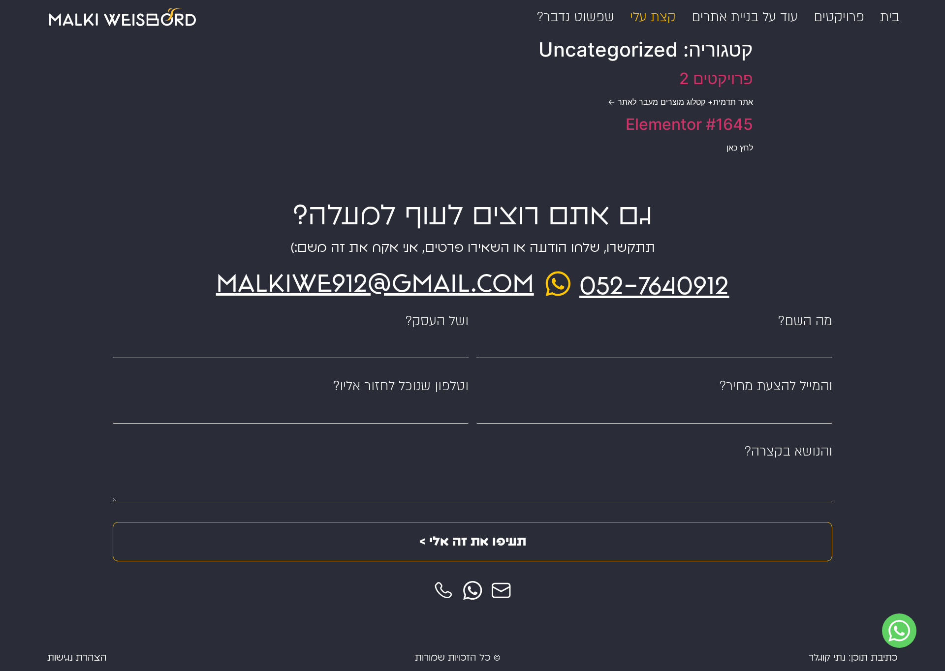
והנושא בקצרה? (788, 451)
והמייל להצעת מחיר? (776, 386)
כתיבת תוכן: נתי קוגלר (853, 658)
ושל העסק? (437, 321)
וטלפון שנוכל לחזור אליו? (401, 386)
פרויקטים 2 (716, 78)
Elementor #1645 (689, 124)
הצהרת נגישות (77, 658)
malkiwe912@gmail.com (375, 283)
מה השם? (805, 321)
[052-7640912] (558, 284)
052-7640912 (654, 286)
